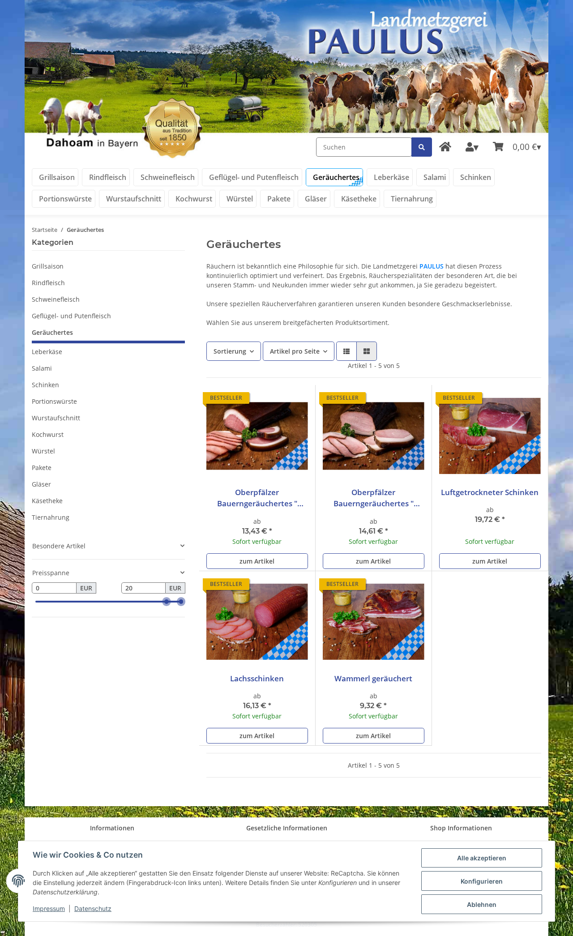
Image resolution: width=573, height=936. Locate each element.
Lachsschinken (257, 678)
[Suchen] (421, 147)
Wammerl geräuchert (373, 678)
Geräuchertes (52, 332)
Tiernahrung (50, 517)
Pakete (41, 467)
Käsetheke (47, 500)
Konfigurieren (482, 881)
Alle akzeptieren (481, 858)
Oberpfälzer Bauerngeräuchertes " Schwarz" (257, 498)
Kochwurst (48, 434)
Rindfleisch (48, 282)
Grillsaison (48, 266)
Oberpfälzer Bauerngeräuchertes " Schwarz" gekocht (374, 498)
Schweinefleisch (56, 299)
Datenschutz (92, 908)
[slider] (167, 602)
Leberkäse (47, 351)
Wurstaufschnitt (56, 418)
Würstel (43, 451)
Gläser (41, 484)
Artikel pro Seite (295, 351)
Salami (42, 368)
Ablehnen (481, 904)
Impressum (49, 908)
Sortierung (230, 351)
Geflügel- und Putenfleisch (71, 316)
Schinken (45, 384)
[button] (472, 147)
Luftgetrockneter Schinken (490, 492)
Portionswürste (54, 401)
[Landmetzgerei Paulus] (445, 147)
